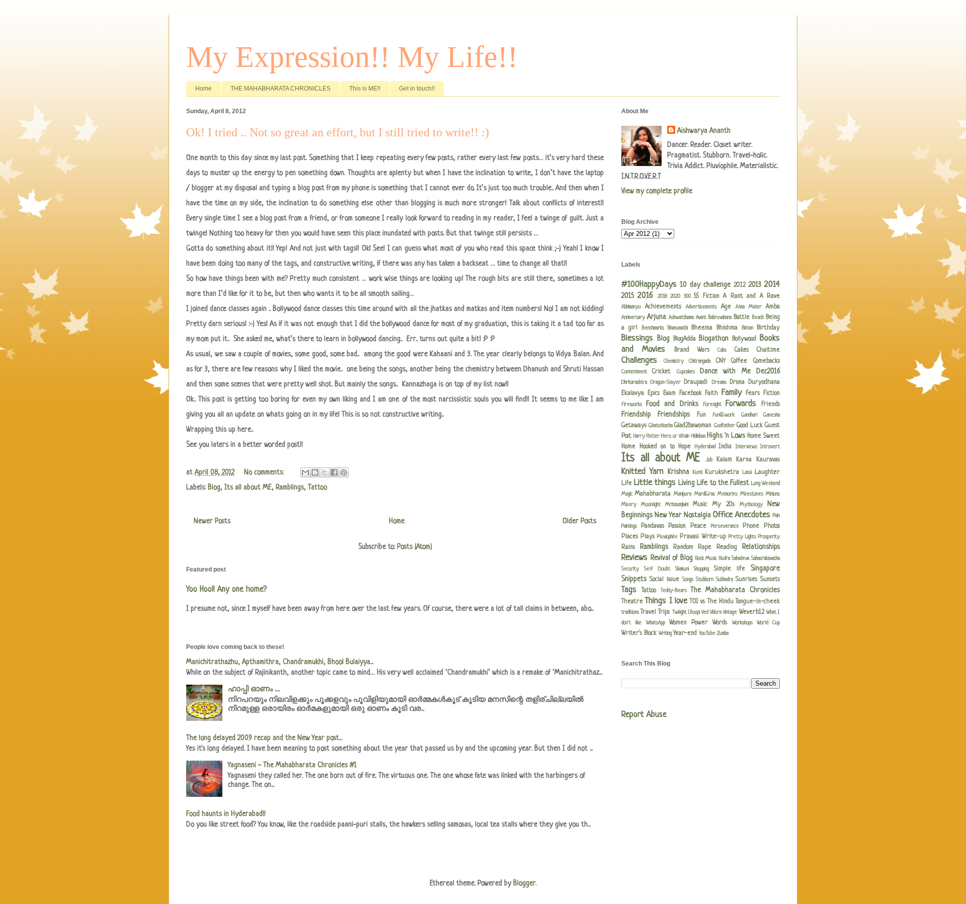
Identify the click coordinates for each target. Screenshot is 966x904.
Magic (626, 494)
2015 (627, 296)
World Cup (768, 623)
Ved (704, 612)
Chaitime (768, 350)
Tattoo (317, 487)
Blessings (637, 338)
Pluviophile (667, 537)
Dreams (719, 382)
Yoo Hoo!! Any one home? (226, 589)
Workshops (742, 623)
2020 (675, 296)
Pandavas (652, 526)
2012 (740, 285)
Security (630, 569)
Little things (655, 482)
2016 (645, 295)
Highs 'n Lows (726, 436)
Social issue (664, 579)
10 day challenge (705, 285)
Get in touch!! (417, 88)
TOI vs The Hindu (712, 601)
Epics (654, 393)
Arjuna (656, 317)
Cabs (722, 350)
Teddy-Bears (674, 591)
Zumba (723, 633)
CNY (721, 361)
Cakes (742, 350)
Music (700, 504)
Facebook (690, 393)
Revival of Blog (672, 558)
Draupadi (695, 382)
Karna (744, 459)
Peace (698, 526)
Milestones (751, 494)
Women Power (688, 622)
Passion (677, 526)
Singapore (765, 568)
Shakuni (682, 569)
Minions (773, 494)
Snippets (634, 579)
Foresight (712, 404)
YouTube (707, 633)
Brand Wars (691, 350)
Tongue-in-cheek (758, 601)
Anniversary (633, 317)
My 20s (723, 504)
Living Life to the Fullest (713, 483)
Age (726, 306)
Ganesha (771, 415)
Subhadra (724, 580)
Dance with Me (725, 371)
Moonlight (651, 505)
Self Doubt (657, 569)
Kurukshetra (722, 472)
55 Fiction (706, 296)
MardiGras (704, 494)
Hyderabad (705, 447)
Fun (701, 415)
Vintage (730, 612)
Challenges (639, 360)
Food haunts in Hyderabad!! (226, 814)
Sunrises (746, 579)
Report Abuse (644, 714)
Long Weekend (765, 483)
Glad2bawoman (692, 425)
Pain (776, 516)
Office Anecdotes (741, 515)
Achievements (663, 306)
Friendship (636, 414)
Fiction (771, 393)
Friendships (674, 414)
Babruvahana (720, 317)
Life (626, 483)
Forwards (741, 403)
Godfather (724, 426)
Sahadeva (740, 558)
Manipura (682, 494)
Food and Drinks (672, 404)
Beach (758, 317)
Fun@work (723, 415)
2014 (772, 284)
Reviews (634, 557)
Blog (214, 487)
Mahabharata (653, 494)
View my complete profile (656, 191)
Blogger (524, 883)
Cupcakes (686, 372)
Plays (647, 536)
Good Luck (750, 425)
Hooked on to (657, 446)
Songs (687, 580)
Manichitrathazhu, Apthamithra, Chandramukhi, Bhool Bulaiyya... (279, 662)
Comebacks (766, 361)
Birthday (768, 328)
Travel (648, 612)
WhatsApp (655, 623)
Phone (751, 526)
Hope (684, 446)
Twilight (679, 612)
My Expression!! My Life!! (352, 56)
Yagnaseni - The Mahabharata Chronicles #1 (292, 765)
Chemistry (674, 361)
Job (709, 460)
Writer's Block (639, 633)
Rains (628, 547)
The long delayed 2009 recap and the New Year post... (264, 738)
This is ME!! (364, 88)
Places (629, 536)
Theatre (632, 601)
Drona (737, 382)
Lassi (747, 472)
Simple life (729, 568)
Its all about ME (248, 487)
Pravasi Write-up (703, 536)
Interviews (746, 447)
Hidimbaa (698, 436)
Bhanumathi (678, 328)
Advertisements (701, 307)
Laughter (767, 472)
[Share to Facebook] (334, 472)
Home (203, 88)
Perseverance (725, 526)
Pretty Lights (742, 537)
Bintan (747, 328)
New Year (668, 515)
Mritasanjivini (676, 505)
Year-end (685, 633)
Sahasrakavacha (765, 558)
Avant (701, 317)
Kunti (697, 472)
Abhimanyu (631, 307)
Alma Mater (749, 307)
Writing (665, 633)
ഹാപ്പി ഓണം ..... (254, 689)
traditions (630, 612)
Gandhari (749, 415)
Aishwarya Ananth (704, 131)
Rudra (724, 558)
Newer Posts (212, 521)
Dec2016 (768, 371)
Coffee (739, 361)
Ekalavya (632, 393)
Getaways (634, 425)
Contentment (634, 372)
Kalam (724, 459)
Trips (664, 612)
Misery (628, 505)
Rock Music (706, 558)
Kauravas (768, 459)
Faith (711, 393)
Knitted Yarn (642, 471)
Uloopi (694, 612)
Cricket (661, 371)
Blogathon (714, 339)
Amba (773, 306)
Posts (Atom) (414, 547)
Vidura (715, 612)
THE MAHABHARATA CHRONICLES (280, 88)
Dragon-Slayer (666, 382)
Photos (772, 526)
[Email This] (305, 472)
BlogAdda (684, 339)
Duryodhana (764, 382)
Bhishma (727, 328)
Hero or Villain (675, 436)
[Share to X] (324, 472)
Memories (727, 494)
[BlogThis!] (315, 472)
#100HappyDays (649, 284)
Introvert (770, 447)
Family (731, 392)
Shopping (701, 569)
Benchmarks (653, 328)
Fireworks (631, 404)
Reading (726, 547)
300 (687, 296)
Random (683, 547)
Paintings (629, 526)
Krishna (678, 472)
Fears (753, 393)
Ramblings (290, 487)
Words (719, 622)
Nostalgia (697, 515)
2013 (755, 285)
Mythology (751, 505)
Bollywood (744, 339)
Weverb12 (751, 612)
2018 (662, 296)
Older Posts (579, 521)
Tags (628, 590)
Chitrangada (699, 361)
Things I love (666, 601)
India (725, 446)
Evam (669, 393)
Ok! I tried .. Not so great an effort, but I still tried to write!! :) (337, 132)
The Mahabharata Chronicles (735, 590)
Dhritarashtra (634, 382)
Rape (704, 547)
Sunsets (770, 579)
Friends (770, 404)
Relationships (761, 547)
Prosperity (769, 537)
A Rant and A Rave (751, 296)
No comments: (265, 472)
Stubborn (704, 580)
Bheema (701, 328)
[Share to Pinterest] (344, 472)
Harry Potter (646, 436)
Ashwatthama (681, 317)
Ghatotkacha (661, 426)
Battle (742, 317)
